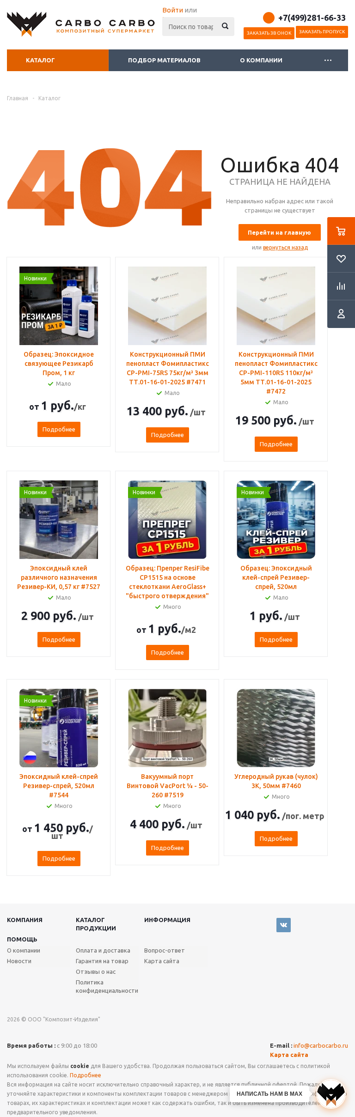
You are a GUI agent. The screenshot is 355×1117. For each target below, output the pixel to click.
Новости (19, 961)
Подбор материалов (164, 60)
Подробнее (59, 429)
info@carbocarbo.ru (321, 1045)
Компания (25, 920)
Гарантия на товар (102, 961)
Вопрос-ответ (164, 950)
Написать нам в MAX (269, 1094)
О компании (262, 60)
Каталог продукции (96, 924)
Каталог (40, 60)
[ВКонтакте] (283, 925)
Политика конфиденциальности (107, 986)
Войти (172, 10)
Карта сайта (161, 961)
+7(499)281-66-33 (312, 17)
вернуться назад (285, 247)
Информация (167, 920)
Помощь (22, 939)
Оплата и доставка (103, 950)
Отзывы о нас (96, 971)
